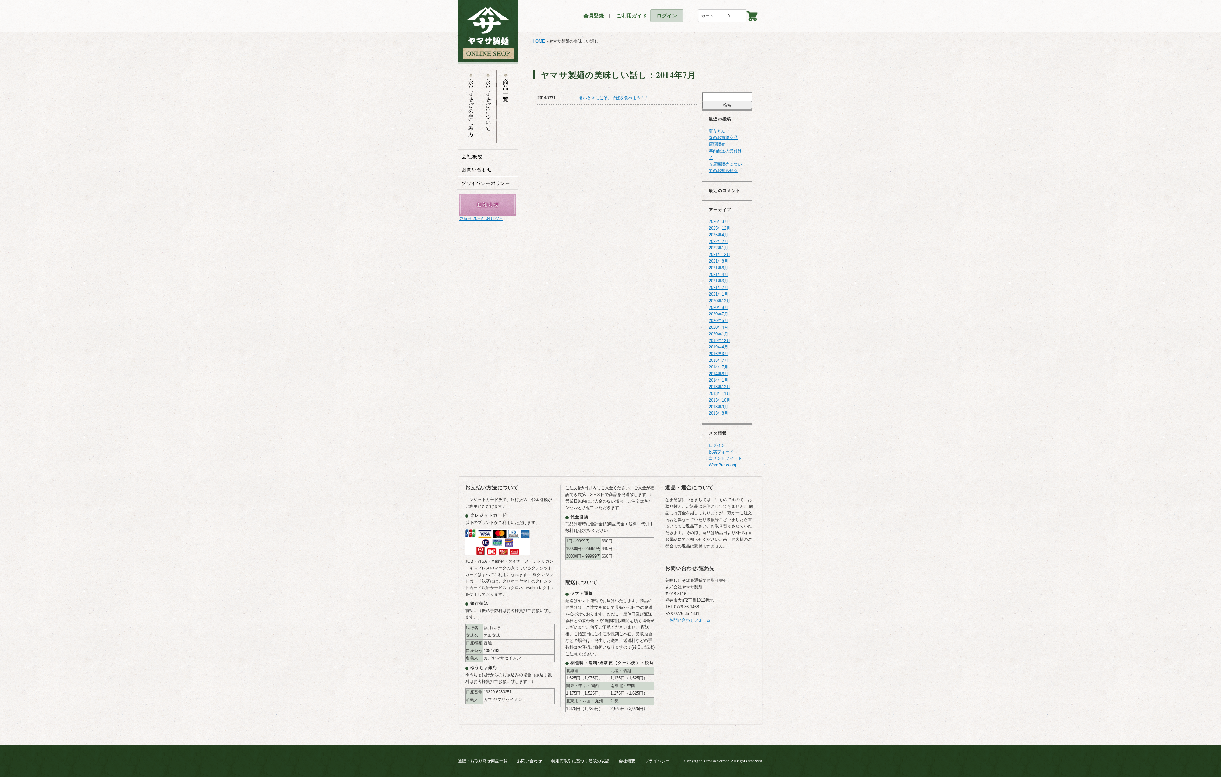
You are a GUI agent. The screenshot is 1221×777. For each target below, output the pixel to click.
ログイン (667, 15)
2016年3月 (718, 353)
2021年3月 (718, 280)
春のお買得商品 (723, 137)
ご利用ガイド (629, 15)
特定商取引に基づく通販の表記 (580, 761)
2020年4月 (718, 327)
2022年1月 (718, 247)
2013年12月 (719, 386)
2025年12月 (719, 228)
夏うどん (717, 131)
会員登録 (593, 15)
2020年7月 (718, 314)
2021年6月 (718, 267)
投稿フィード (721, 452)
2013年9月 (718, 406)
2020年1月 (718, 334)
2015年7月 (718, 360)
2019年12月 (719, 340)
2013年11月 (719, 393)
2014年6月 (718, 373)
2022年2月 (718, 241)
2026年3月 (718, 221)
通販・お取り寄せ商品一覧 (482, 761)
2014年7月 (718, 367)
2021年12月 (719, 254)
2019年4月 (718, 347)
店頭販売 (717, 144)
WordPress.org (722, 465)
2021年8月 (718, 261)
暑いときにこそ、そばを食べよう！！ (614, 97)
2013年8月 (718, 413)
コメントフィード (725, 458)
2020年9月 (718, 307)
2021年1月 (718, 294)
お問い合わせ (529, 761)
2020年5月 (718, 320)
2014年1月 (718, 380)
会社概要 (627, 761)
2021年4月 (718, 274)
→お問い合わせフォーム (688, 620)
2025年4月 (718, 234)
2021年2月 (718, 287)
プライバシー (657, 761)
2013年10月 (719, 400)
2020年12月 (719, 301)
